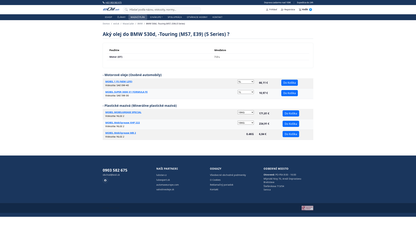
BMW (140, 23)
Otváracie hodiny (197, 17)
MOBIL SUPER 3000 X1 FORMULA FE (126, 91)
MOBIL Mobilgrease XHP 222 (122, 122)
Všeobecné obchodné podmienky (228, 174)
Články (121, 17)
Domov (106, 23)
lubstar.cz (161, 174)
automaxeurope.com (167, 184)
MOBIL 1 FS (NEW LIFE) (118, 81)
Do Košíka (289, 82)
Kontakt (217, 17)
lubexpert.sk (163, 179)
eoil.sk (116, 23)
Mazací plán (138, 17)
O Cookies (215, 179)
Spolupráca (175, 17)
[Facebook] (105, 180)
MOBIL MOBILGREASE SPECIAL (123, 112)
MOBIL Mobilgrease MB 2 (120, 132)
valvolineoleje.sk (165, 189)
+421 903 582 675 (113, 2)
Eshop (108, 17)
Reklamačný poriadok (221, 184)
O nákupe (155, 17)
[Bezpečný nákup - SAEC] (307, 208)
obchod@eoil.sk (111, 174)
